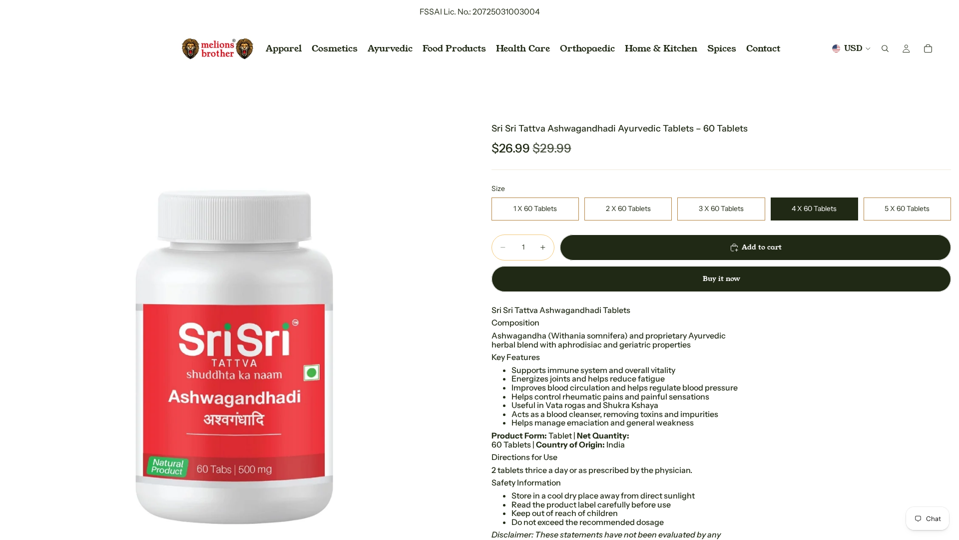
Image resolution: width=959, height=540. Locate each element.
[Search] (885, 49)
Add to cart (762, 247)
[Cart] (928, 49)
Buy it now (721, 279)
